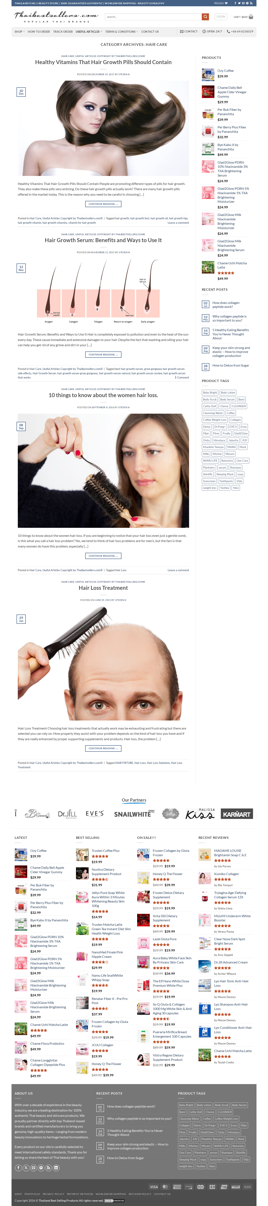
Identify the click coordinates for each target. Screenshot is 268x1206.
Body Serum (227, 399)
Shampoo (235, 467)
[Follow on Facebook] (235, 3)
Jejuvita (233, 440)
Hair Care (67, 56)
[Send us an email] (243, 3)
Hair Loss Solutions (158, 762)
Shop (18, 31)
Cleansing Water (213, 413)
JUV (244, 440)
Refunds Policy (140, 1194)
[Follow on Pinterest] (247, 3)
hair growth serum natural (114, 373)
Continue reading (103, 203)
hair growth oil (159, 218)
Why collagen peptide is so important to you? (230, 318)
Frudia (226, 433)
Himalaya (219, 440)
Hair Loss (120, 570)
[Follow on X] (26, 1168)
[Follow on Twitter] (239, 3)
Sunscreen (209, 481)
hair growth (122, 218)
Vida (239, 481)
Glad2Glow (241, 433)
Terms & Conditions (120, 31)
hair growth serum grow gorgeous (77, 373)
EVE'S (233, 426)
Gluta (206, 440)
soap (240, 474)
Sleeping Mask (225, 474)
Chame (224, 406)
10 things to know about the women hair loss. (103, 395)
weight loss (209, 487)
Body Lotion (228, 392)
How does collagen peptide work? (226, 305)
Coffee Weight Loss (215, 419)
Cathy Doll (209, 406)
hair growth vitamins (55, 222)
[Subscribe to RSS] (251, 3)
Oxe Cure (242, 460)
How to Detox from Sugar (231, 365)
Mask (243, 447)
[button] (221, 16)
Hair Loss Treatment (103, 588)
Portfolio (32, 1194)
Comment (182, 377)
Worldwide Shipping (111, 1194)
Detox (207, 426)
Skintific (208, 474)
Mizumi (229, 454)
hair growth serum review (146, 373)
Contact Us (150, 31)
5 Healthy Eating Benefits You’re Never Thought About (231, 334)
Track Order (63, 31)
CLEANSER (239, 406)
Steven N (124, 74)
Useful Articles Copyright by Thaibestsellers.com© (110, 56)
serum (222, 467)
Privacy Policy (53, 1194)
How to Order (39, 31)
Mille (206, 454)
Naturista (227, 460)
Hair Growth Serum (44, 373)
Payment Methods (80, 1194)
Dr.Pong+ (220, 426)
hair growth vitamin (29, 222)
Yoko (236, 487)
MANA (231, 447)
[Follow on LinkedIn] (56, 1168)
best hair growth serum (129, 369)
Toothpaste (226, 481)
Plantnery (209, 467)
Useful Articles (87, 31)
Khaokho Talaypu (213, 447)
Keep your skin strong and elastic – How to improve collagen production (231, 352)
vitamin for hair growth (82, 222)
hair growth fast (139, 218)
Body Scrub (209, 399)
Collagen (235, 419)
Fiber (206, 433)
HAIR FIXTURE (124, 762)
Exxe (244, 426)
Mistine (217, 454)
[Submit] (205, 17)
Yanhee (224, 487)
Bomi (241, 399)
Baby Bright (210, 392)
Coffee (231, 413)
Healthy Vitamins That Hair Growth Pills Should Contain (103, 62)
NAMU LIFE (210, 460)
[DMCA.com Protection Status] (114, 1200)
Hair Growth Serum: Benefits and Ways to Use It (103, 240)
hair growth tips (178, 218)
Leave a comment (178, 222)
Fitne (216, 433)
